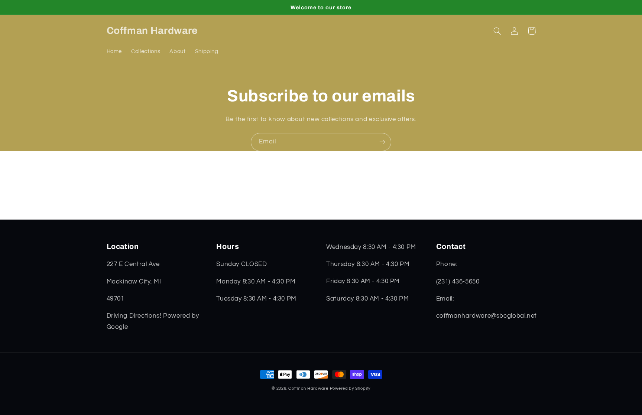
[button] (497, 30)
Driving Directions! (135, 315)
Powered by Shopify (350, 388)
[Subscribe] (382, 142)
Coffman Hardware (308, 388)
